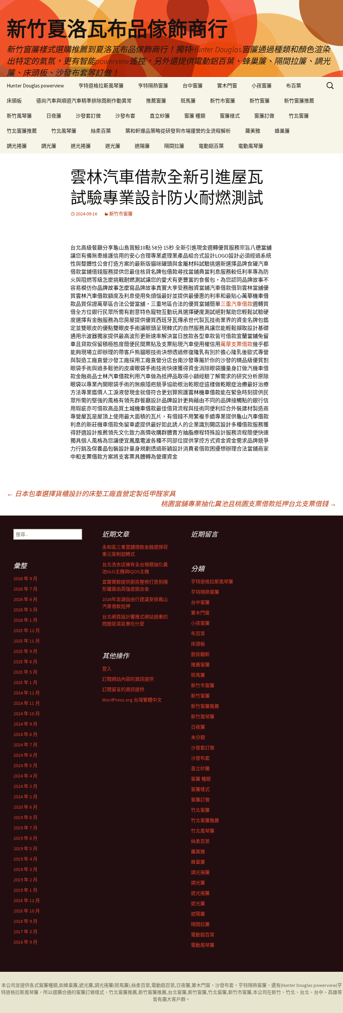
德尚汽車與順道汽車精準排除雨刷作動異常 (84, 100)
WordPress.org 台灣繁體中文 (132, 700)
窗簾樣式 (230, 116)
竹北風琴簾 (63, 131)
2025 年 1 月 (25, 682)
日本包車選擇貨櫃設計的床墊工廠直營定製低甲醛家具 (91, 493)
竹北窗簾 (299, 116)
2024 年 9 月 (25, 724)
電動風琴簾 (250, 146)
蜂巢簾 (282, 131)
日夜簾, (184, 985)
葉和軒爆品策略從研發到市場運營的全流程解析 (178, 131)
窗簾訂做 (264, 116)
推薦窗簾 (156, 100)
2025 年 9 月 (25, 651)
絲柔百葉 (101, 131)
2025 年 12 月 (26, 630)
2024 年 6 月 (25, 755)
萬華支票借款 (236, 344)
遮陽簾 (142, 146)
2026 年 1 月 (25, 620)
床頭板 (14, 100)
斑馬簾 (188, 100)
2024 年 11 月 (26, 703)
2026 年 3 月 (25, 610)
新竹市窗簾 (222, 100)
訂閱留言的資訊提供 (123, 689)
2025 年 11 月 (26, 641)
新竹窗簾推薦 (299, 100)
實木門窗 (227, 85)
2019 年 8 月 (25, 817)
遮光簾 (112, 146)
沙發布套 (125, 116)
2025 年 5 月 (25, 672)
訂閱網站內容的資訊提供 (128, 679)
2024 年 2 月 (25, 797)
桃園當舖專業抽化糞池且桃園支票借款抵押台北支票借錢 (248, 503)
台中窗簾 (193, 85)
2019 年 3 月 (25, 869)
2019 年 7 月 (25, 828)
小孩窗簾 (262, 85)
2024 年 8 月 (25, 734)
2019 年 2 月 (25, 880)
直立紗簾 (160, 116)
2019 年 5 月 (25, 849)
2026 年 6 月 (25, 599)
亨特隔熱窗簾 (153, 85)
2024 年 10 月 (26, 714)
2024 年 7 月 (25, 745)
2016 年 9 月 (25, 942)
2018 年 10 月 (26, 911)
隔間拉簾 (174, 146)
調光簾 (48, 146)
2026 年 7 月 (25, 589)
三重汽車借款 (236, 303)
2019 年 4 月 (25, 859)
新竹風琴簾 (19, 116)
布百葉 (293, 85)
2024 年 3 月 (25, 786)
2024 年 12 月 (26, 693)
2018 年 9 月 (25, 921)
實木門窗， (203, 985)
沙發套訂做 (88, 116)
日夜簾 (53, 116)
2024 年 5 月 (25, 765)
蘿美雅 (252, 131)
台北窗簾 (177, 992)
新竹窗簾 (260, 100)
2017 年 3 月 (25, 932)
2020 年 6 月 (25, 807)
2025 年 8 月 (25, 662)
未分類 (198, 737)
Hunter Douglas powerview (35, 85)
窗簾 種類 (194, 116)
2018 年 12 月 (26, 900)
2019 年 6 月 (25, 838)
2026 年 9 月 (25, 579)
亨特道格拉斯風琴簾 (101, 85)
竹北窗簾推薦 (22, 131)
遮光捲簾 (81, 146)
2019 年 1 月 (25, 890)
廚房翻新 (200, 654)
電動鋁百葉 (211, 146)
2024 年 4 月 (25, 776)
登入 (107, 669)
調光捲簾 (17, 146)
